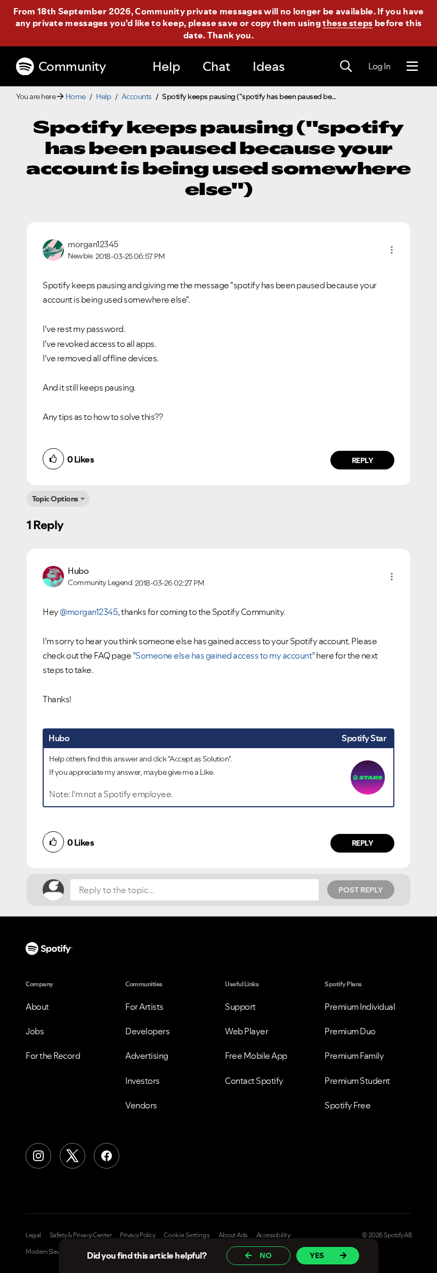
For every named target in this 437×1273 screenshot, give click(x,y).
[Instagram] (38, 1156)
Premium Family (354, 1055)
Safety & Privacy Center (81, 1235)
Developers (147, 1031)
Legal (33, 1235)
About (37, 1006)
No (266, 1255)
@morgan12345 (89, 612)
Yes (317, 1255)
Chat (216, 66)
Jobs (35, 1031)
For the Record (53, 1055)
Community (72, 66)
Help (166, 66)
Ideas (269, 66)
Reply (363, 460)
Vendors (141, 1105)
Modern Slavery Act (52, 1251)
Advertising (146, 1055)
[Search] (346, 67)
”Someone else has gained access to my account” (224, 655)
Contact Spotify (254, 1080)
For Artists (144, 1006)
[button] (392, 250)
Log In (379, 66)
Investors (142, 1080)
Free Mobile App (256, 1055)
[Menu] (412, 66)
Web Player (246, 1031)
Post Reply (360, 890)
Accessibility (273, 1235)
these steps (347, 23)
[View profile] (53, 249)
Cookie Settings (187, 1235)
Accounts (137, 96)
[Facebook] (106, 1156)
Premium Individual (360, 1006)
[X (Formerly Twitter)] (72, 1156)
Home (76, 96)
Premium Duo (350, 1031)
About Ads (233, 1235)
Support (240, 1006)
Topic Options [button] (55, 498)
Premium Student (357, 1080)
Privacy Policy (137, 1235)
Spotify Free (347, 1105)
